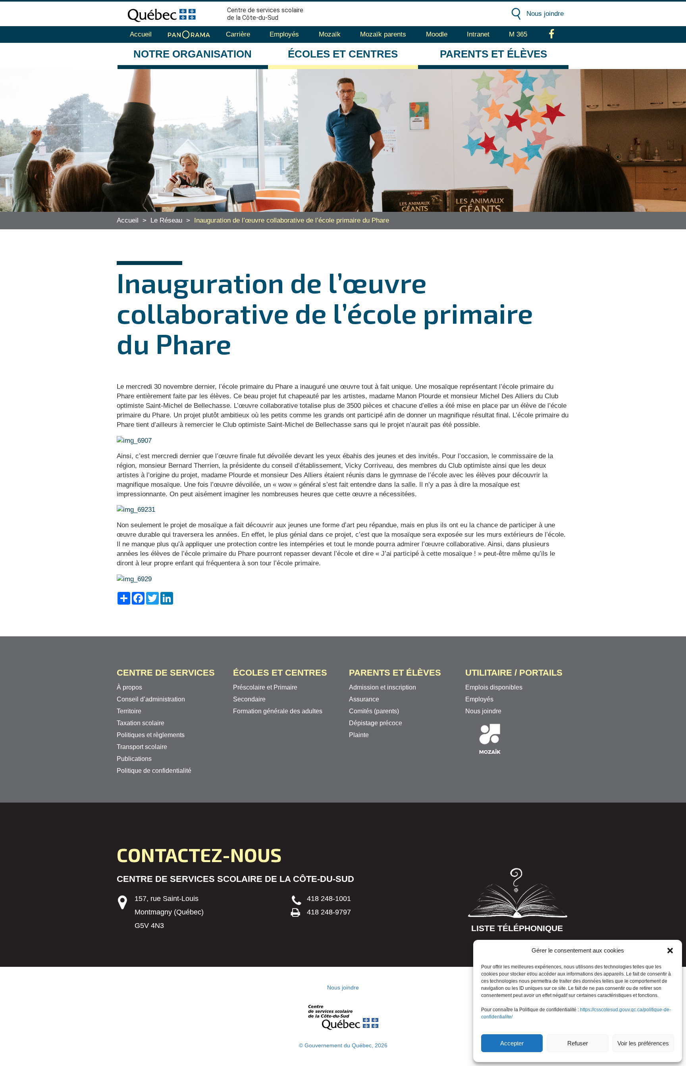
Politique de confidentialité (154, 770)
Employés (284, 34)
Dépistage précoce (375, 723)
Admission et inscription (382, 687)
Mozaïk (330, 34)
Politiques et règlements (151, 735)
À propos (129, 687)
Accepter (512, 1043)
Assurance (364, 699)
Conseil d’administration (151, 699)
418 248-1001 (329, 899)
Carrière (238, 34)
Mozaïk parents (383, 34)
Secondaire (249, 699)
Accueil (141, 34)
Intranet (478, 34)
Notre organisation (192, 54)
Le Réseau (166, 220)
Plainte (359, 735)
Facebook (552, 34)
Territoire (129, 711)
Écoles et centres (343, 54)
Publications (134, 758)
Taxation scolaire (140, 723)
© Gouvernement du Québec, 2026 (343, 1045)
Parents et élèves (493, 54)
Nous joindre (545, 13)
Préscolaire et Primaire (265, 687)
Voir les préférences (643, 1043)
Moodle (436, 34)
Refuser (577, 1043)
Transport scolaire (142, 746)
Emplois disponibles (493, 687)
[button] (670, 951)
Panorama (189, 34)
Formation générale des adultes (277, 711)
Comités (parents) (374, 711)
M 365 (518, 34)
